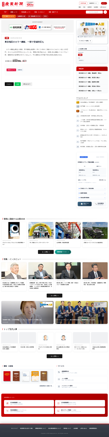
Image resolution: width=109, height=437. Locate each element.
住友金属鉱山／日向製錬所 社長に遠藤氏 (91, 102)
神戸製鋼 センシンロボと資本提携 (89, 106)
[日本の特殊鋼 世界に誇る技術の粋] (25, 376)
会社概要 (76, 428)
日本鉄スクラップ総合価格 (87, 188)
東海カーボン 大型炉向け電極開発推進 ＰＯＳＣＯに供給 (93, 130)
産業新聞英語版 (93, 428)
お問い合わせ (103, 7)
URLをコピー (26, 84)
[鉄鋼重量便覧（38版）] (7, 376)
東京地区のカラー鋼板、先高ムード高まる (90, 90)
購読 (80, 7)
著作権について (67, 428)
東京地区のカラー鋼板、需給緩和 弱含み (90, 73)
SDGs (45, 16)
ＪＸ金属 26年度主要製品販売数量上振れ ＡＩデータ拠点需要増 (93, 120)
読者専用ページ (93, 3)
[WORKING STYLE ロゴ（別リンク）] (46, 304)
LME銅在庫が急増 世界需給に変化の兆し (91, 115)
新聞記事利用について (40, 428)
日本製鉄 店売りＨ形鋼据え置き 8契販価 (92, 125)
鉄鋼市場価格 (83, 193)
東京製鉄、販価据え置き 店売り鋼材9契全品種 (93, 146)
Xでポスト (9, 84)
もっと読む (45, 252)
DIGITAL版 (83, 3)
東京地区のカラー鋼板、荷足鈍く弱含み (89, 86)
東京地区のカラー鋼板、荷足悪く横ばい (89, 77)
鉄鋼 (80, 55)
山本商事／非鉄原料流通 (63, 242)
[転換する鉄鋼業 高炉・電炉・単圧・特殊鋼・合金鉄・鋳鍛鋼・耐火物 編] (16, 376)
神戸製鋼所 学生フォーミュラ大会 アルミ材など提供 (93, 141)
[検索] (105, 12)
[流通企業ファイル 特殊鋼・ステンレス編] (35, 376)
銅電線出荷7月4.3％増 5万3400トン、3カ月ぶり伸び (93, 136)
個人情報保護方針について (54, 428)
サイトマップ (14, 428)
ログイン (104, 3)
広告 (84, 7)
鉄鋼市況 (20, 69)
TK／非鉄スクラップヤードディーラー (39, 242)
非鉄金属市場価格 (84, 197)
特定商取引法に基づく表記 (26, 428)
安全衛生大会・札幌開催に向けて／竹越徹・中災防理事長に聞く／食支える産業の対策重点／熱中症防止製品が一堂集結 (14, 284)
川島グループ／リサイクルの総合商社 (93, 242)
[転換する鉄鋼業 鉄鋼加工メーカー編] (44, 376)
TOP (5, 12)
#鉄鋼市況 (81, 60)
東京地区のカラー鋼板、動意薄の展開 (89, 82)
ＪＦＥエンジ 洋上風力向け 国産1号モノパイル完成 (93, 111)
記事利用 (89, 7)
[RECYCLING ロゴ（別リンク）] (100, 304)
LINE (17, 84)
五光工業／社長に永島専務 (27, 347)
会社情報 (96, 7)
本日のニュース (11, 69)
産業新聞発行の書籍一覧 (46, 386)
